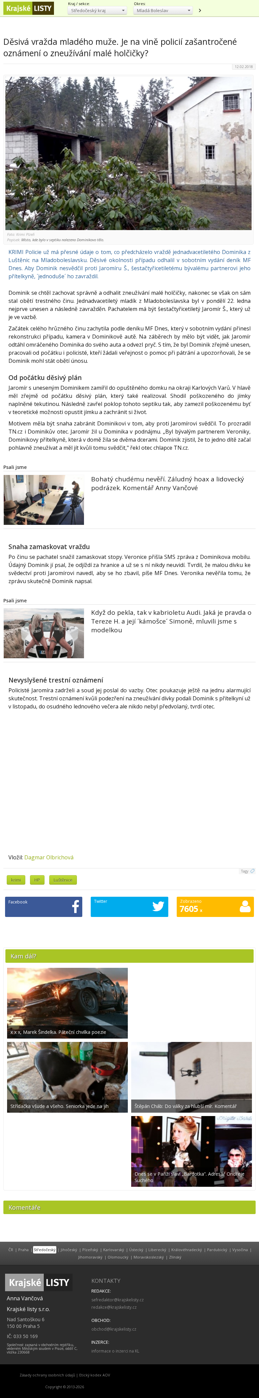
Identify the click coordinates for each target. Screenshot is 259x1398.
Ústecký (136, 1249)
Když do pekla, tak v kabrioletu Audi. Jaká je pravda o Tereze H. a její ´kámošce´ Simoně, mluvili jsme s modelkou (171, 621)
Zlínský (175, 1257)
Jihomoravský (90, 1257)
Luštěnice (63, 880)
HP (37, 880)
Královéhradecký (186, 1249)
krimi (16, 880)
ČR (10, 1249)
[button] (97, 10)
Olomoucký (118, 1257)
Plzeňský (90, 1249)
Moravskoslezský (149, 1257)
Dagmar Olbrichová (49, 857)
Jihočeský (69, 1249)
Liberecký (157, 1249)
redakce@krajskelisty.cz (114, 1307)
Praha (23, 1249)
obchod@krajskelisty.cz (113, 1329)
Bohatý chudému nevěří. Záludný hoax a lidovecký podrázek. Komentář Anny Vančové (167, 483)
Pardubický (217, 1249)
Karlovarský (113, 1249)
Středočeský (45, 1249)
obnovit (199, 10)
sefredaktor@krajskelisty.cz (117, 1300)
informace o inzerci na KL (115, 1351)
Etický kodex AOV (94, 1375)
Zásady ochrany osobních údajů (47, 1375)
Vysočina (240, 1249)
